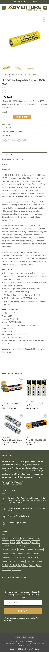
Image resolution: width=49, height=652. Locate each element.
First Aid (15, 546)
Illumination (39, 550)
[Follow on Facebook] (4, 483)
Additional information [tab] (12, 159)
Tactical (5, 565)
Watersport (16, 569)
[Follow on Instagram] (8, 483)
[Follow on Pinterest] (21, 483)
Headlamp (6, 550)
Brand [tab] (4, 164)
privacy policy (30, 618)
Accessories (6, 538)
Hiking (14, 550)
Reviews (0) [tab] (6, 169)
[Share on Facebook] (8, 140)
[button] (4, 8)
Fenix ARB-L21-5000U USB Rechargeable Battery (12, 405)
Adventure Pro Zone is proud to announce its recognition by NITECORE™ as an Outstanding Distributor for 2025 (27, 500)
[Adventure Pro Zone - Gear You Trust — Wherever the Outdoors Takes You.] (24, 8)
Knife (13, 554)
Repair (30, 557)
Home (4, 75)
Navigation (20, 554)
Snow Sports (30, 561)
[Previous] (6, 39)
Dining (12, 542)
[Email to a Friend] (17, 140)
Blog (29, 645)
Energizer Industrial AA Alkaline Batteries (34, 405)
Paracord (36, 554)
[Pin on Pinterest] (21, 140)
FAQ (43, 643)
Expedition (35, 542)
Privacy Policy (32, 642)
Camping (30, 538)
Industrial (5, 554)
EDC (18, 542)
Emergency (26, 542)
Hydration (29, 550)
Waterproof (6, 569)
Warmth (32, 565)
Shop (11, 75)
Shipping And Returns (13, 643)
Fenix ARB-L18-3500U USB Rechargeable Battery (36, 441)
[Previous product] (8, 91)
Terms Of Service (17, 642)
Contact (27, 643)
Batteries (8, 135)
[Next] (43, 39)
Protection (17, 557)
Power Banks (6, 557)
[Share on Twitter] (13, 140)
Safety (37, 557)
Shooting (12, 561)
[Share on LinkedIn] (25, 140)
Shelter (4, 561)
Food (37, 546)
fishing (22, 546)
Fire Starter (6, 546)
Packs (28, 554)
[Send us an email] (17, 483)
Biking (23, 538)
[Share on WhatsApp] (4, 140)
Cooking (5, 542)
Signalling (21, 561)
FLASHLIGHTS (21, 75)
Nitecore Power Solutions (18, 516)
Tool (19, 565)
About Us (36, 643)
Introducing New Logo (17, 523)
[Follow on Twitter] (13, 483)
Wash (39, 565)
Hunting (21, 550)
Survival (39, 561)
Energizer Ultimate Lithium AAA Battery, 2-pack (12, 441)
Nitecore (12, 124)
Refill (24, 557)
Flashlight (30, 546)
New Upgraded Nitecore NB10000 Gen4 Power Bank (27, 509)
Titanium (13, 565)
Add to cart (22, 117)
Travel (25, 565)
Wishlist (21, 645)
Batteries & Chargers (16, 131)
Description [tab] (7, 155)
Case (37, 538)
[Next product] (4, 91)
